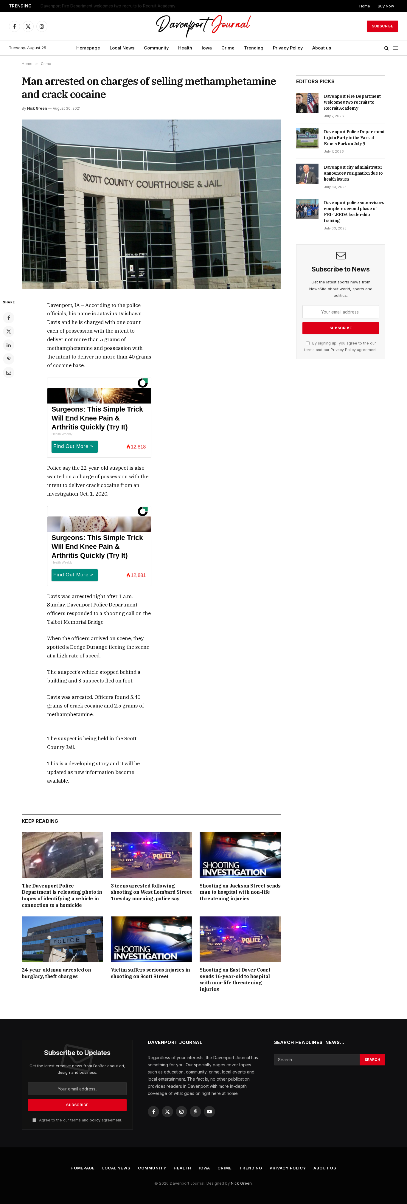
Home (364, 6)
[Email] (8, 372)
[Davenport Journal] (203, 26)
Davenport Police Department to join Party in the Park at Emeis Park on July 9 (115, 6)
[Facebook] (8, 317)
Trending (253, 47)
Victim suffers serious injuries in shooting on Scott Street (150, 973)
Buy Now (386, 6)
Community (156, 47)
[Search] (386, 48)
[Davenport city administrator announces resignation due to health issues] (307, 174)
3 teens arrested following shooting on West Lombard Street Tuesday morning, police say (151, 892)
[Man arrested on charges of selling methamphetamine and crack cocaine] (151, 204)
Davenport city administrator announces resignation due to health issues (353, 173)
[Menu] (395, 48)
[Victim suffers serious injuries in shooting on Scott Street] (151, 939)
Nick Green (37, 108)
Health (185, 47)
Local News (122, 47)
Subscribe (382, 26)
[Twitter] (8, 331)
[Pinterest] (8, 358)
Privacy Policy (288, 47)
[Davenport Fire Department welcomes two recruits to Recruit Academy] (307, 103)
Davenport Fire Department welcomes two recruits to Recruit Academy (352, 102)
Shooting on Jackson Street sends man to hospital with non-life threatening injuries (240, 892)
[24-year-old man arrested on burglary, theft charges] (62, 939)
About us (321, 47)
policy (95, 1120)
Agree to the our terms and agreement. (80, 1120)
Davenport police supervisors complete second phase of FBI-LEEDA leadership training (354, 211)
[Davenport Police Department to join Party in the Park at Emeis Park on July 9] (307, 138)
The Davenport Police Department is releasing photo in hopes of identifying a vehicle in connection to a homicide (62, 895)
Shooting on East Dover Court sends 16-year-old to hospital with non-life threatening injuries (235, 979)
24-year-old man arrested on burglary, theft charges (56, 973)
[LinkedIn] (8, 345)
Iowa (207, 47)
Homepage (88, 47)
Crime (227, 47)
